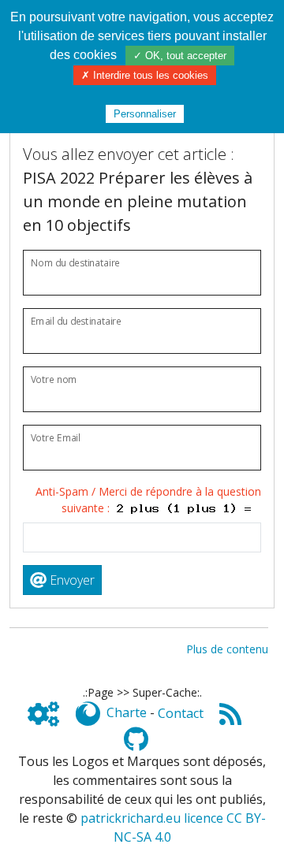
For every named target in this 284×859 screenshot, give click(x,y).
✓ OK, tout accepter (179, 55)
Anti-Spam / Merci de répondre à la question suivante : (148, 499)
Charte (126, 713)
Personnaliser (145, 114)
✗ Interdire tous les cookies (144, 75)
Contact (181, 713)
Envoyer (71, 580)
